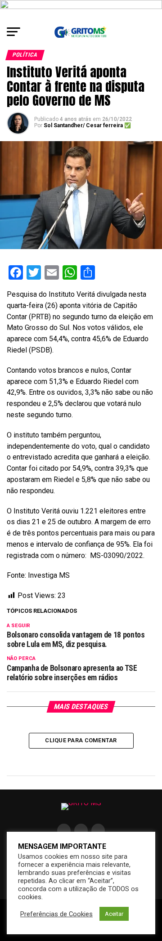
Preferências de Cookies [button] (56, 914)
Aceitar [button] (114, 913)
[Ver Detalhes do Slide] (81, 10)
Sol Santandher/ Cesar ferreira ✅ (87, 125)
